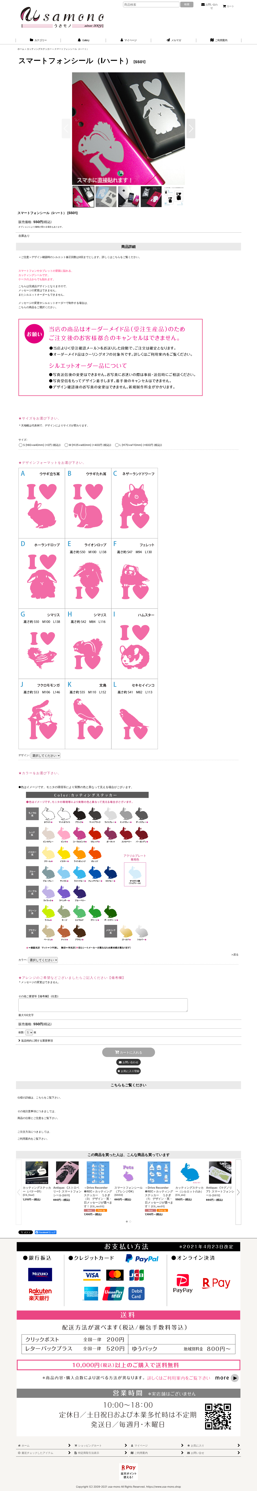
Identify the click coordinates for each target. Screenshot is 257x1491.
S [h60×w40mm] (42, 444)
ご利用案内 (24, 1138)
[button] (190, 128)
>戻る (235, 954)
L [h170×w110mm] (140, 444)
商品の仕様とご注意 (29, 1118)
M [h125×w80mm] (90, 444)
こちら (40, 1097)
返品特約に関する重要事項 (37, 1040)
